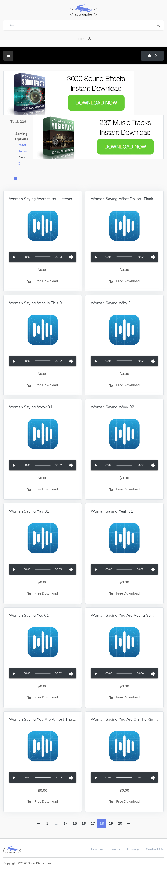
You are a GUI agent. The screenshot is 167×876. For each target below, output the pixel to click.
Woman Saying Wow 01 (30, 407)
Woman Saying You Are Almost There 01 (45, 719)
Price (21, 157)
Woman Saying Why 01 (112, 303)
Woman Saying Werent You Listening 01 (44, 198)
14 (65, 823)
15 (75, 823)
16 (84, 823)
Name (22, 151)
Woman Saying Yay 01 (29, 511)
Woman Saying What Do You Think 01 (125, 198)
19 (111, 823)
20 (120, 823)
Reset (21, 145)
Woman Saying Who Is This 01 (36, 303)
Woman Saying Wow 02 (112, 407)
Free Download (46, 281)
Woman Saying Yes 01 (29, 615)
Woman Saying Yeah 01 (112, 511)
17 (93, 823)
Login (80, 38)
